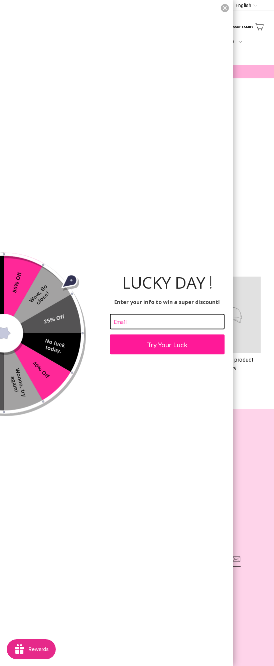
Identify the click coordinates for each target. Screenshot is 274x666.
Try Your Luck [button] (167, 344)
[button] (225, 8)
